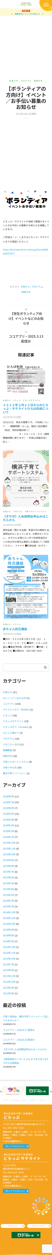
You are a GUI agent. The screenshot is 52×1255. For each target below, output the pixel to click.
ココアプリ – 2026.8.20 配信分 (19, 1039)
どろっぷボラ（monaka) (15, 727)
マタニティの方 (11, 744)
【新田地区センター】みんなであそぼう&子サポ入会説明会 (25, 1061)
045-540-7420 (16, 1127)
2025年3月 (8, 895)
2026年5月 (8, 813)
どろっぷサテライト (31, 400)
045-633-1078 (16, 1172)
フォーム (16, 237)
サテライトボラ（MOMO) (16, 709)
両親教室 (7, 750)
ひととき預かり (11, 732)
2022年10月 (9, 981)
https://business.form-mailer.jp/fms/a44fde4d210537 (25, 251)
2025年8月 (8, 866)
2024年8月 (8, 935)
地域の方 (38, 80)
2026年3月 (8, 825)
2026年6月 (8, 808)
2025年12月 (9, 842)
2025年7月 (8, 871)
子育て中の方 (10, 767)
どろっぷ (17, 400)
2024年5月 (8, 941)
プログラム (26, 80)
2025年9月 (8, 860)
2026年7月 (8, 802)
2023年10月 (9, 958)
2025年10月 (9, 854)
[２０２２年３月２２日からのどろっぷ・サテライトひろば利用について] (26, 380)
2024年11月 (9, 918)
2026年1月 (8, 837)
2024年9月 (8, 929)
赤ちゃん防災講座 (15, 629)
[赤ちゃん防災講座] (26, 587)
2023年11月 (9, 952)
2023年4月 (8, 970)
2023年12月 (9, 947)
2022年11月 (9, 976)
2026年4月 (8, 819)
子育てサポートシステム (36, 511)
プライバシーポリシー (39, 1226)
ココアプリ (8, 703)
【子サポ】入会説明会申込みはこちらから (25, 518)
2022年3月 (8, 987)
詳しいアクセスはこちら (15, 1146)
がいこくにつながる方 (14, 698)
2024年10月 (9, 923)
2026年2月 (8, 831)
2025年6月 (8, 877)
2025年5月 (8, 883)
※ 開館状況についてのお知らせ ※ (27, 13)
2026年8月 (8, 796)
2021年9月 (8, 993)
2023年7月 (8, 964)
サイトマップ (12, 1226)
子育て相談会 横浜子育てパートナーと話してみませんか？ (26, 1018)
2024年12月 (9, 912)
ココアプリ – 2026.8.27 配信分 (19, 1030)
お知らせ (13, 80)
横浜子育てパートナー (14, 773)
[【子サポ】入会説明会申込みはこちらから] (26, 478)
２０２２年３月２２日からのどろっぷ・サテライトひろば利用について (25, 408)
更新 (12, 417)
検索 (45, 667)
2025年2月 (8, 900)
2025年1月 (8, 906)
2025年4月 (8, 889)
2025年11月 (9, 848)
